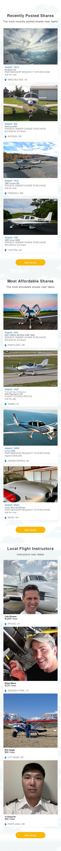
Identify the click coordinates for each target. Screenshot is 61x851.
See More (30, 262)
